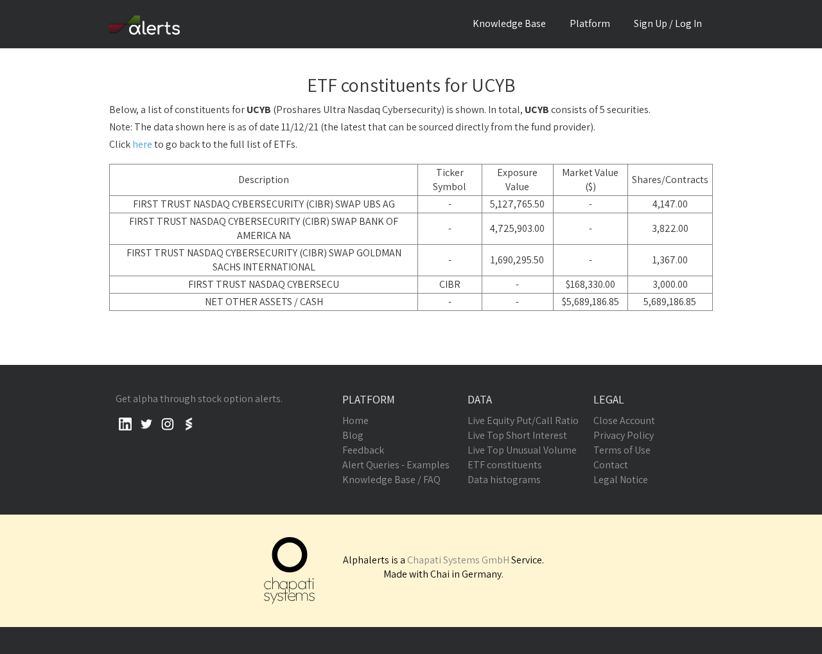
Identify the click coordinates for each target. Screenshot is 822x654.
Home (355, 420)
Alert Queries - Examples (396, 465)
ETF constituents (505, 465)
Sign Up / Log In (668, 23)
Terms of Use (622, 450)
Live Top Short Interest (517, 435)
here (142, 144)
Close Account (624, 420)
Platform (590, 23)
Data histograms (504, 479)
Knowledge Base (509, 23)
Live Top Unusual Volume (522, 450)
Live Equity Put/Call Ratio (523, 420)
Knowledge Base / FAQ (391, 479)
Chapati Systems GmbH (458, 560)
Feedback (363, 450)
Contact (610, 465)
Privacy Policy (623, 435)
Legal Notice (620, 479)
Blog (352, 435)
